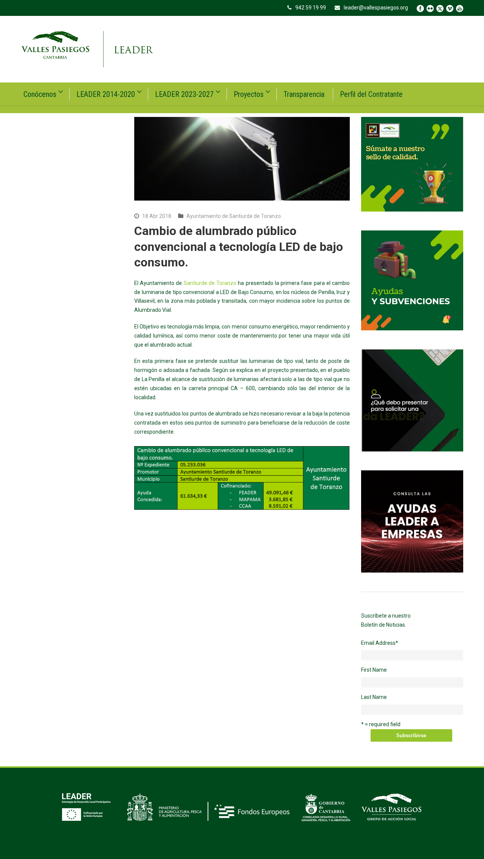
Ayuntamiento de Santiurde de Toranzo (233, 216)
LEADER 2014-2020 (105, 94)
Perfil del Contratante (371, 94)
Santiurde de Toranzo (210, 283)
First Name (374, 670)
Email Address (379, 643)
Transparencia (304, 94)
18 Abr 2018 (156, 216)
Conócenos (39, 94)
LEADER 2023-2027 (184, 94)
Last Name (374, 697)
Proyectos (249, 94)
